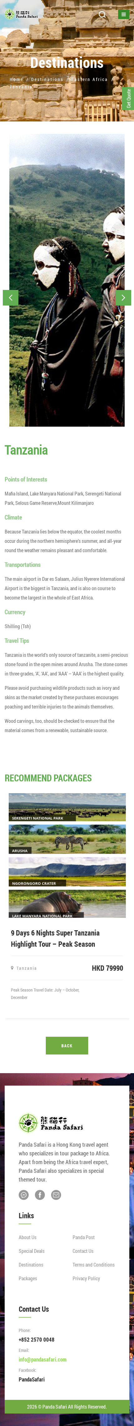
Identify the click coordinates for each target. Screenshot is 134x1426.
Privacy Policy (86, 1278)
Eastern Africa (89, 79)
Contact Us (83, 1251)
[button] (10, 297)
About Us (27, 1237)
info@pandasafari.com (43, 1359)
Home (16, 79)
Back (67, 1046)
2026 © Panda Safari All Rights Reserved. (67, 1406)
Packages (28, 1278)
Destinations (47, 79)
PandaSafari (32, 1379)
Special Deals (32, 1251)
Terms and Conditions (94, 1264)
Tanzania (21, 87)
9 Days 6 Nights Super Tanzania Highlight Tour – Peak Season (55, 938)
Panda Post (84, 1237)
